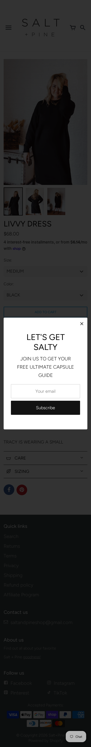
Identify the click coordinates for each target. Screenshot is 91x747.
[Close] (82, 323)
